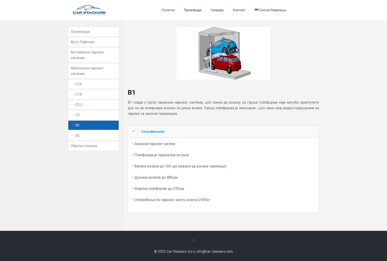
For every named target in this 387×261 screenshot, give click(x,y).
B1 (77, 125)
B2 (77, 135)
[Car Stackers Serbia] (89, 10)
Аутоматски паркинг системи (87, 55)
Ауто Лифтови (82, 42)
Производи (80, 32)
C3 (77, 115)
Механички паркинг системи (87, 71)
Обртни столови (84, 146)
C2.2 (78, 105)
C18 (78, 94)
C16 (78, 84)
